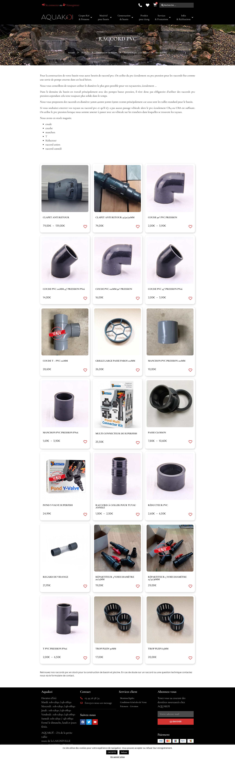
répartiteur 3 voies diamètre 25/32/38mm (167, 578)
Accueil (71, 52)
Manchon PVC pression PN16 (60, 432)
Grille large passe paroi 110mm (115, 360)
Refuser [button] (124, 752)
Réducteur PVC (158, 505)
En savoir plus (117, 757)
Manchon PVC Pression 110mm (166, 360)
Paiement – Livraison (129, 706)
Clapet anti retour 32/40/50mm (114, 217)
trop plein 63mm (158, 648)
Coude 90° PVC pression (162, 217)
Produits (85, 52)
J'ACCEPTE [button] (112, 752)
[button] (85, 17)
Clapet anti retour (56, 217)
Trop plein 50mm (105, 648)
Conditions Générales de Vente (133, 702)
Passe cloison (157, 432)
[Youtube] (95, 722)
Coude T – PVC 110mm (55, 360)
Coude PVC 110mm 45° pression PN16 (64, 288)
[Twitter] (89, 722)
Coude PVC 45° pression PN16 (165, 288)
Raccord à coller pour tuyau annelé (115, 506)
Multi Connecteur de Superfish (116, 433)
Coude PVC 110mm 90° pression (113, 288)
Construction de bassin (106, 52)
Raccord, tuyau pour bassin (136, 52)
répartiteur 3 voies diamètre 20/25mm (114, 578)
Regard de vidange (55, 576)
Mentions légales (127, 698)
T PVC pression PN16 (55, 648)
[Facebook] (83, 722)
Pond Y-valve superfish (58, 505)
